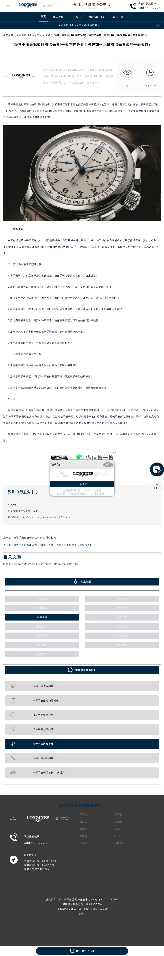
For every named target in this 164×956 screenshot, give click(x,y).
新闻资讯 (42, 635)
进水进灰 (122, 608)
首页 (43, 16)
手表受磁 (122, 635)
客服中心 (118, 16)
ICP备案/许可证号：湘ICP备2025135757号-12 (82, 909)
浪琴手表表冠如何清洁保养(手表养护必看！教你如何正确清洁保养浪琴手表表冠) (49, 563)
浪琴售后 (42, 654)
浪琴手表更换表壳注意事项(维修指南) (35, 537)
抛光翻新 (42, 645)
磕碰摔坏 (42, 626)
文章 (48, 35)
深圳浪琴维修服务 (85, 670)
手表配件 (122, 617)
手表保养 (122, 599)
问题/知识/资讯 (97, 16)
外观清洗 (122, 626)
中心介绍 (76, 16)
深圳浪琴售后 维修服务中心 (75, 899)
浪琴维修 (122, 645)
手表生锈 (42, 617)
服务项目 (58, 16)
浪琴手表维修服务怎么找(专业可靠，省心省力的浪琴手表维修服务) (52, 544)
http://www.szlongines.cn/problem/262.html (46, 517)
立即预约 (82, 484)
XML (82, 914)
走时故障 (42, 608)
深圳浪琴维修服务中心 (92, 4)
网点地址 (42, 599)
